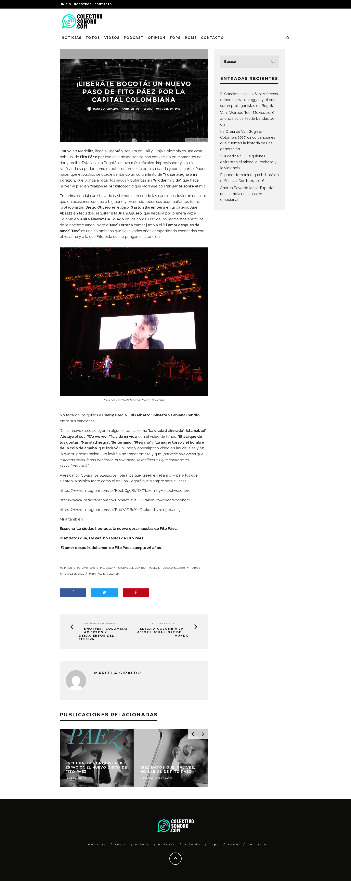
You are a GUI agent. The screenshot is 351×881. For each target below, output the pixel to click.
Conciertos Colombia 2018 (168, 567)
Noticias (72, 38)
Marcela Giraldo (105, 108)
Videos (112, 38)
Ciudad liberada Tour (133, 567)
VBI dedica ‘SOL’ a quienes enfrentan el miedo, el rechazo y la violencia (248, 162)
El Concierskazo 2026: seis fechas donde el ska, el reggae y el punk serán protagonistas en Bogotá (249, 100)
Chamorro (68, 567)
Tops (175, 38)
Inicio (66, 4)
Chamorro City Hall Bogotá (97, 567)
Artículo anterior (99, 623)
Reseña (147, 108)
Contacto (103, 4)
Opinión (156, 38)
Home (191, 38)
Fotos (93, 38)
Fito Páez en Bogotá (74, 573)
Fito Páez (194, 567)
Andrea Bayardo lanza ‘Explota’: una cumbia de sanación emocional (247, 194)
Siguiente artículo (168, 623)
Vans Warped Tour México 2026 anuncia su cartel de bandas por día (248, 118)
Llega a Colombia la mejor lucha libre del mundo (162, 632)
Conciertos (131, 108)
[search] (273, 62)
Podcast (134, 38)
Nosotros (83, 4)
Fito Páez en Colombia (105, 573)
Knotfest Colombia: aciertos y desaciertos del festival (103, 634)
